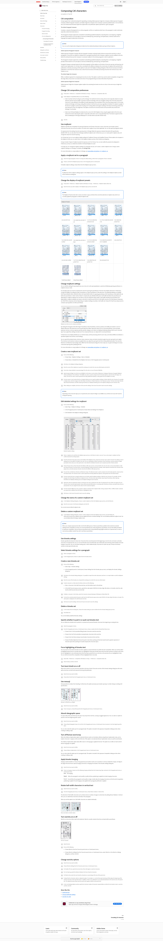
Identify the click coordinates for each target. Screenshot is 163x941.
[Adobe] (38, 1)
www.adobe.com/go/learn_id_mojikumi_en (98, 151)
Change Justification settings (68, 894)
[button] (121, 2)
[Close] (100, 938)
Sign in (124, 1)
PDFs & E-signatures (55, 1)
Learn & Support (77, 1)
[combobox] (103, 5)
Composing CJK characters (49, 38)
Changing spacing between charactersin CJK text (48, 44)
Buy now (86, 1)
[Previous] (76, 918)
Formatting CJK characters (48, 41)
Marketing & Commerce (67, 1)
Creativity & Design (45, 1)
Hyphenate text (66, 892)
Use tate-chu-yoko (66, 896)
